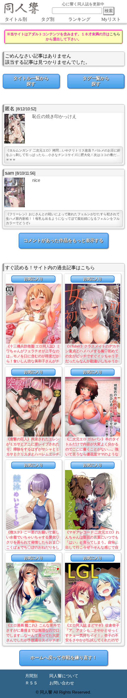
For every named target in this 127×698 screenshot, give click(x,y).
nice (36, 180)
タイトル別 (16, 19)
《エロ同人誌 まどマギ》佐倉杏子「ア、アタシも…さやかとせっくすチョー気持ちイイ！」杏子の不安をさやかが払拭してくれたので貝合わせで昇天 (92, 635)
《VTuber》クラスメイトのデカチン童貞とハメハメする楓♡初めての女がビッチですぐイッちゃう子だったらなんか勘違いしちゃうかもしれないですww (92, 356)
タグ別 (47, 19)
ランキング (79, 19)
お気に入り (33, 279)
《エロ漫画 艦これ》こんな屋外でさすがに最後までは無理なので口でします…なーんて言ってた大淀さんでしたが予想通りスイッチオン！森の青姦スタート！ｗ (33, 635)
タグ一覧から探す (96, 81)
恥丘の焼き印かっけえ (54, 116)
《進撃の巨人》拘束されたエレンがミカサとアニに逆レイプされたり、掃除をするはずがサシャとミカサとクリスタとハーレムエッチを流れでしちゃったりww (32, 449)
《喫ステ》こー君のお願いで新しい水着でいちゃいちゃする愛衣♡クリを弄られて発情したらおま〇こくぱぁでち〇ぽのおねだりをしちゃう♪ (32, 542)
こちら (115, 34)
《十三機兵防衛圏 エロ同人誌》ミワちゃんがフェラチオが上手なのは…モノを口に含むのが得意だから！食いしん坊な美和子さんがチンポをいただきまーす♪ (33, 356)
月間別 (31, 676)
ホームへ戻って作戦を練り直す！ (63, 657)
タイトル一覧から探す (31, 81)
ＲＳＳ (31, 683)
